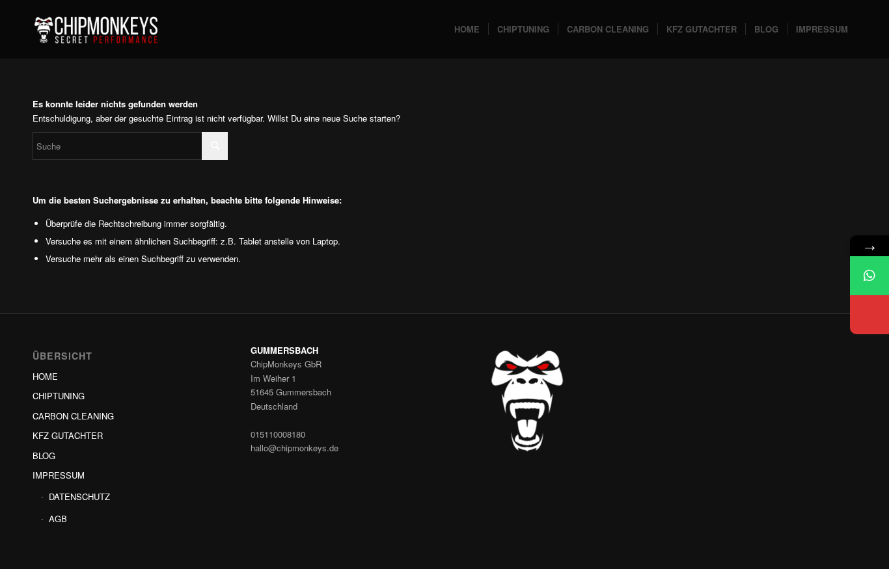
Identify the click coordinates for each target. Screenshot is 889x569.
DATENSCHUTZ (79, 496)
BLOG (44, 455)
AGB (58, 518)
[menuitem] (467, 29)
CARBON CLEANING (73, 416)
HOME (45, 376)
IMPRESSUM (59, 475)
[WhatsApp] (869, 275)
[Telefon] (869, 314)
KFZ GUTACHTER (68, 435)
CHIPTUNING (59, 396)
